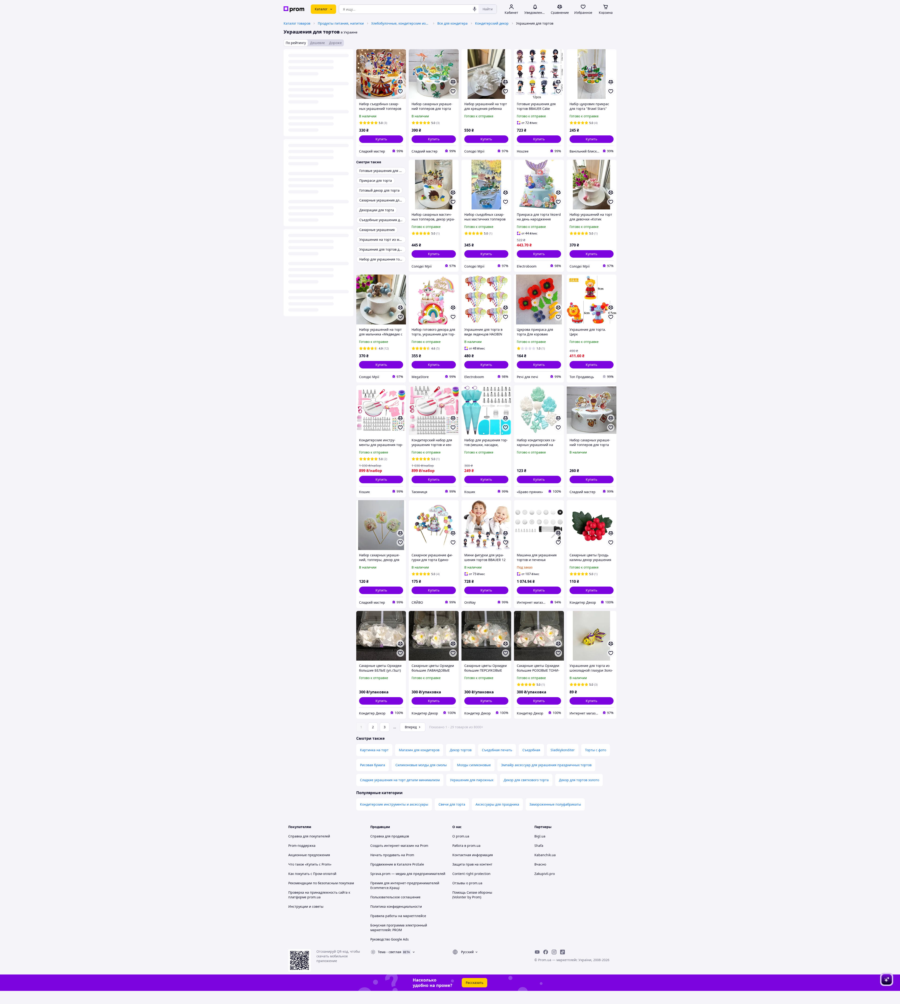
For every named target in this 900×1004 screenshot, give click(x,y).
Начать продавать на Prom (392, 855)
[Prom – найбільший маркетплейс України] (294, 9)
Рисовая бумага (372, 765)
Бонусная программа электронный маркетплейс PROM (398, 927)
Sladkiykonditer (563, 750)
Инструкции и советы (305, 906)
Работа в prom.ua (466, 845)
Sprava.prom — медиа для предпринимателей (407, 873)
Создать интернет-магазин (392, 845)
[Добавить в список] (400, 91)
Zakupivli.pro (544, 873)
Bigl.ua (539, 836)
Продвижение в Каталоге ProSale (397, 864)
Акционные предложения (309, 855)
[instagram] (554, 952)
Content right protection (471, 873)
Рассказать (474, 982)
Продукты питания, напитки (341, 23)
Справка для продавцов (389, 836)
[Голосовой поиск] (475, 9)
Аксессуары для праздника (497, 804)
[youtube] (537, 952)
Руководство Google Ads (389, 939)
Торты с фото (595, 750)
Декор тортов (461, 750)
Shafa (538, 845)
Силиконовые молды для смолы (421, 765)
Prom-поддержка (301, 845)
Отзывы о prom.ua (467, 883)
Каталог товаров (297, 23)
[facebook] (545, 952)
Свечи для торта (452, 804)
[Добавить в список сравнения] (400, 82)
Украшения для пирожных (471, 780)
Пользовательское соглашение (395, 897)
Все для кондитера (452, 23)
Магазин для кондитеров (419, 750)
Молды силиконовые (474, 765)
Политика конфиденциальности (396, 906)
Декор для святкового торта (526, 780)
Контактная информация (472, 855)
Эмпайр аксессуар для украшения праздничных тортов (546, 765)
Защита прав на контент (472, 864)
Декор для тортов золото (579, 780)
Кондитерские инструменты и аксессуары (394, 804)
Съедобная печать (497, 750)
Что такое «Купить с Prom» (309, 864)
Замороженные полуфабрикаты (555, 804)
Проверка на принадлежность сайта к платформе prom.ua (319, 894)
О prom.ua (460, 836)
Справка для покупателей (309, 836)
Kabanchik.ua (545, 855)
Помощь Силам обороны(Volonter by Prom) (472, 894)
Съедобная (531, 750)
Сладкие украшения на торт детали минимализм (400, 780)
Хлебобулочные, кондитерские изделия (400, 23)
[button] (381, 139)
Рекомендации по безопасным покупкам (321, 883)
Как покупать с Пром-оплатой (312, 873)
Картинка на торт (374, 750)
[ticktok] (562, 952)
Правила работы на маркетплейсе (398, 916)
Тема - (389, 952)
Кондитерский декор (492, 23)
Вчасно (540, 864)
